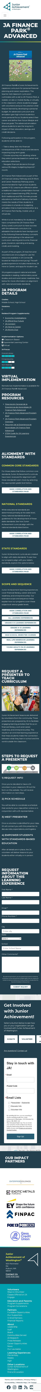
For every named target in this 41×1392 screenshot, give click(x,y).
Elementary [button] (12, 1355)
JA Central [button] (32, 1382)
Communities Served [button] (16, 1335)
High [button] (9, 1361)
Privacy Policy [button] (29, 1380)
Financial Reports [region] (15, 1321)
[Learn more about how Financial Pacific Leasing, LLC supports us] (20, 1214)
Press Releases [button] (14, 1341)
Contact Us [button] (12, 1274)
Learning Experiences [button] (18, 1353)
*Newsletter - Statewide (20, 1102)
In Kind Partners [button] (14, 1318)
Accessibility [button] (10, 1382)
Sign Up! (20, 1136)
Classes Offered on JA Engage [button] (17, 1296)
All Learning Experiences (20, 618)
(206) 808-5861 (12, 1277)
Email (5, 908)
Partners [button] (12, 1310)
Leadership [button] (12, 1327)
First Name (7, 889)
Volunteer (27, 1039)
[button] (9, 1387)
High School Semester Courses (20, 635)
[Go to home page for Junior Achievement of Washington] (17, 6)
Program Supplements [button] (17, 1303)
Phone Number (9, 916)
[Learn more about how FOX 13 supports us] (20, 1225)
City (3, 927)
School (5, 944)
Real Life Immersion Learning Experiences (21, 641)
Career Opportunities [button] (17, 1343)
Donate (11, 1039)
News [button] (9, 1346)
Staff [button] (9, 1330)
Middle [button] (10, 1358)
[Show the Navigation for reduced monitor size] (5, 15)
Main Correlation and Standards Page (21, 490)
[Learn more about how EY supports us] (20, 1203)
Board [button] (10, 1332)
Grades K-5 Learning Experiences (20, 623)
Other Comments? (10, 954)
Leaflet (15, 1150)
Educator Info (16, 1106)
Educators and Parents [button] (19, 1301)
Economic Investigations (15, 318)
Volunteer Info (16, 1109)
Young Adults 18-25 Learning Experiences (20, 648)
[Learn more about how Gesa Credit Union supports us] (20, 1236)
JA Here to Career (13, 327)
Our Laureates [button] (14, 1349)
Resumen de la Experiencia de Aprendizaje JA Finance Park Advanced (18, 428)
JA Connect (10, 324)
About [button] (10, 1324)
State (4, 935)
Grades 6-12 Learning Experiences (20, 629)
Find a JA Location (15, 1372)
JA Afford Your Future (14, 321)
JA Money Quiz (11, 330)
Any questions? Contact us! (15, 1051)
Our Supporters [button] (14, 1315)
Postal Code (12, 1086)
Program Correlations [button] (17, 1306)
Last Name (7, 898)
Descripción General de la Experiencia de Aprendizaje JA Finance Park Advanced (18, 407)
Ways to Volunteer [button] (15, 1292)
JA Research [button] (13, 1338)
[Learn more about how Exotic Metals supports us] (20, 1192)
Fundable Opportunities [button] (18, 1312)
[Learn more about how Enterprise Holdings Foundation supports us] (20, 1181)
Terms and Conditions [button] (14, 1380)
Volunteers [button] (13, 1289)
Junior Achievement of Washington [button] (17, 1368)
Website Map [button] (21, 1382)
